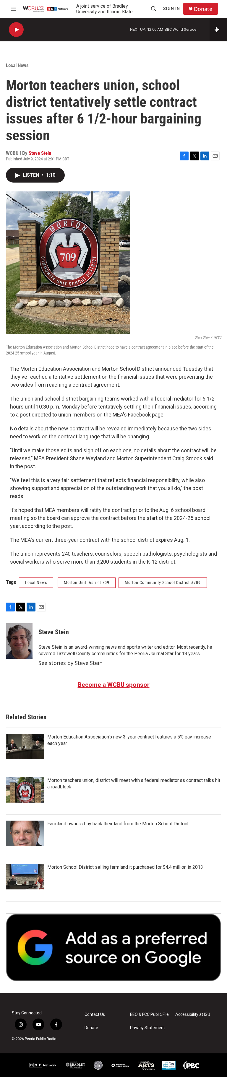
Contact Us (95, 1014)
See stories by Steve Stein (70, 662)
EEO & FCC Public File (149, 1014)
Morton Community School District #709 (163, 582)
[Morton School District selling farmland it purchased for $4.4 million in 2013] (25, 876)
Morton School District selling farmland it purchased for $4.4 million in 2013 (125, 867)
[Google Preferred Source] (113, 947)
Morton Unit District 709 (86, 582)
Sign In (171, 8)
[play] (16, 29)
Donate (203, 9)
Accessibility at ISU (192, 1014)
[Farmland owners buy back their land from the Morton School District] (25, 833)
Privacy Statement (147, 1028)
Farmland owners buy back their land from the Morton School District (118, 824)
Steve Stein (40, 153)
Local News (17, 65)
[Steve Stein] (19, 641)
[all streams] (218, 29)
